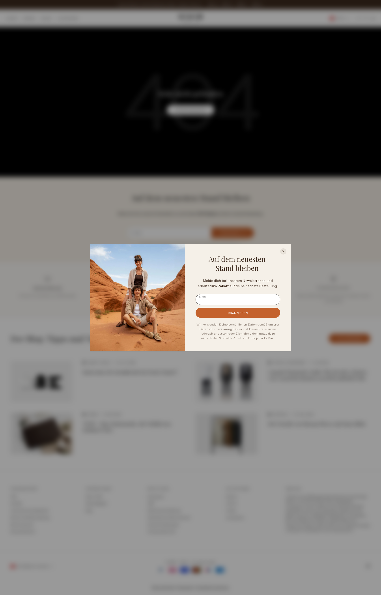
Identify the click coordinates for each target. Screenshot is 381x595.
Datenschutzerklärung (216, 329)
